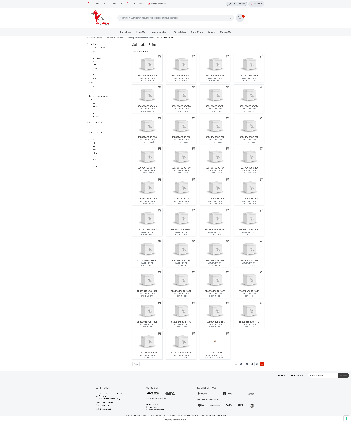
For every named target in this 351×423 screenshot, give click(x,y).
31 (252, 364)
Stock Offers (197, 32)
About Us (140, 32)
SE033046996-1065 (181, 291)
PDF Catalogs (179, 32)
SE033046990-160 (147, 75)
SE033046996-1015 (147, 260)
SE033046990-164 (215, 75)
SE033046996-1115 (215, 322)
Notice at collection (175, 419)
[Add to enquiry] (159, 56)
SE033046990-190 (249, 168)
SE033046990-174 (249, 106)
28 (236, 364)
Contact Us (225, 32)
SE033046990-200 (147, 229)
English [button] (257, 4)
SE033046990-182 (249, 137)
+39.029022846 (115, 4)
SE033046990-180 (215, 137)
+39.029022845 (98, 4)
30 (247, 364)
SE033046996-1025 (181, 260)
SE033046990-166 (249, 75)
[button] (240, 18)
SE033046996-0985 (181, 229)
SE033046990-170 (181, 106)
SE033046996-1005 (249, 229)
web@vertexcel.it (158, 4)
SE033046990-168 (147, 106)
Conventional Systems (115, 38)
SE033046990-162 (181, 75)
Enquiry (211, 32)
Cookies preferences (155, 409)
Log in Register (237, 4)
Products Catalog (158, 32)
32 (257, 364)
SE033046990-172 (215, 106)
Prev (136, 364)
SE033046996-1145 (181, 353)
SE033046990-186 (181, 168)
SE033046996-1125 (249, 322)
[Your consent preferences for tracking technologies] (346, 418)
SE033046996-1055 (147, 291)
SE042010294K (215, 353)
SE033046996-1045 (249, 260)
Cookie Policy (152, 407)
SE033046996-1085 (249, 291)
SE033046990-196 (215, 199)
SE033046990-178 (181, 137)
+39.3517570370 (137, 4)
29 (241, 364)
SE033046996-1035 (215, 260)
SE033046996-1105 (181, 322)
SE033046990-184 (147, 168)
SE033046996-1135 (147, 353)
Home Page (125, 32)
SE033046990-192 (147, 199)
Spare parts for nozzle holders (141, 38)
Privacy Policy (152, 404)
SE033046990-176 (147, 137)
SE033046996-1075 (215, 291)
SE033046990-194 (181, 199)
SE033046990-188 (215, 168)
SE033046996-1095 (147, 322)
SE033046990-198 (249, 199)
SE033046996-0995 (215, 229)
